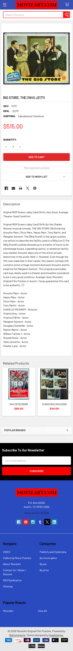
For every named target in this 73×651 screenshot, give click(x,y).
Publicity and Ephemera (53, 551)
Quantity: (10, 139)
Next (68, 392)
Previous (4, 392)
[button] (36, 176)
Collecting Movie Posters (17, 557)
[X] (28, 188)
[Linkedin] (54, 522)
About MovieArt (12, 564)
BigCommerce (17, 635)
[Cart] (68, 4)
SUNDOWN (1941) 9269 (54, 404)
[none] (36, 58)
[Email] (13, 188)
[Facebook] (6, 188)
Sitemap (8, 586)
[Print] (20, 188)
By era (43, 564)
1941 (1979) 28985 (19, 404)
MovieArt (8, 610)
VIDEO (6, 551)
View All (42, 610)
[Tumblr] (40, 522)
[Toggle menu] (4, 4)
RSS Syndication (12, 580)
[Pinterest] (35, 188)
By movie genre (48, 557)
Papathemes (56, 635)
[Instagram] (33, 522)
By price (44, 570)
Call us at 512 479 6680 (36, 512)
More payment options (36, 167)
